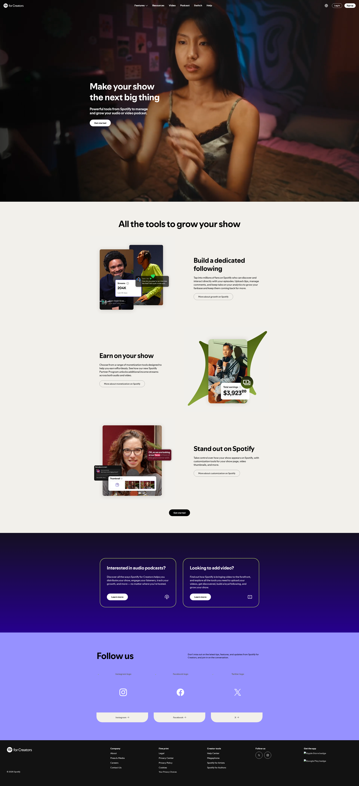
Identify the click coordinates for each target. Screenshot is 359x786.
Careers (114, 762)
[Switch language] (326, 5)
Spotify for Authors (216, 767)
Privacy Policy (165, 762)
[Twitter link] (259, 755)
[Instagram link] (267, 755)
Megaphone (213, 758)
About (113, 753)
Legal (161, 753)
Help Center (213, 753)
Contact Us (115, 767)
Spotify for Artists (216, 762)
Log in (337, 5)
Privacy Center (166, 758)
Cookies (163, 767)
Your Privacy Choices (168, 772)
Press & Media (117, 758)
